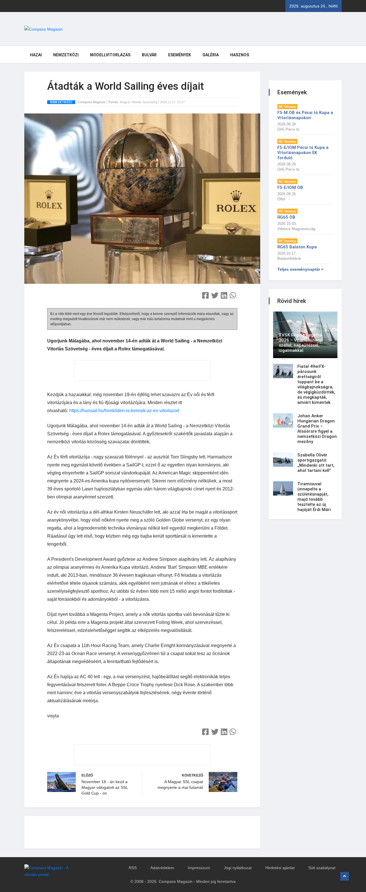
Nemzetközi (66, 55)
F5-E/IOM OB (290, 187)
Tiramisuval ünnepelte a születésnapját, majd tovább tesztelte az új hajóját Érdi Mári (314, 496)
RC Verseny (287, 106)
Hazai (36, 55)
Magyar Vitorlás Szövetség (138, 102)
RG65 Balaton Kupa (297, 247)
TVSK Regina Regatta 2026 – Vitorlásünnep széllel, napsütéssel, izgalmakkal (301, 342)
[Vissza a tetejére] (344, 876)
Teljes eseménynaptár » (300, 269)
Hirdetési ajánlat (280, 867)
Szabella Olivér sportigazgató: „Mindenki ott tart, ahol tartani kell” (316, 462)
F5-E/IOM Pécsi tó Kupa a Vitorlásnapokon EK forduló (303, 152)
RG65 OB (286, 217)
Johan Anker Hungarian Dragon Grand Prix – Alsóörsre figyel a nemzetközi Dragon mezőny (317, 428)
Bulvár (149, 55)
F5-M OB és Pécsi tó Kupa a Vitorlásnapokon (305, 115)
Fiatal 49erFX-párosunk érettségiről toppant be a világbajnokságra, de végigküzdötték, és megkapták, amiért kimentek (316, 384)
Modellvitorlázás (110, 55)
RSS (133, 867)
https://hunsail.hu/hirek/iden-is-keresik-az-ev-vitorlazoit (124, 410)
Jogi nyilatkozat (238, 867)
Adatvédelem (162, 867)
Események (179, 55)
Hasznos (239, 55)
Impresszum (199, 867)
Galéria (210, 55)
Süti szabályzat (321, 867)
